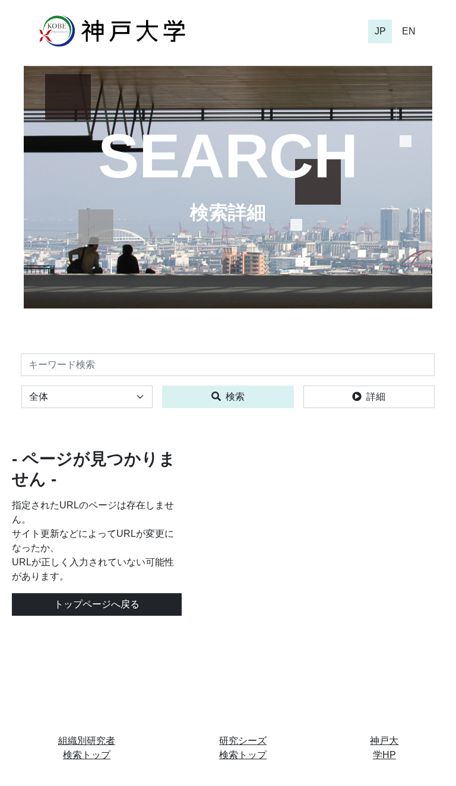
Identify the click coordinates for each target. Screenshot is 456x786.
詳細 (375, 397)
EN (409, 31)
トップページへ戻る (97, 604)
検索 (235, 397)
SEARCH (228, 156)
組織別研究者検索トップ (86, 748)
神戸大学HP (384, 748)
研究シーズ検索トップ (243, 748)
